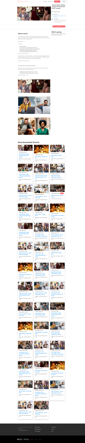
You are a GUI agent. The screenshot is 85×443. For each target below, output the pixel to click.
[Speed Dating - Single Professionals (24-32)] (41, 267)
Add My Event (54, 427)
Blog (52, 431)
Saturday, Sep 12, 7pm (23, 291)
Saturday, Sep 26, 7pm (39, 390)
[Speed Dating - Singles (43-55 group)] (25, 267)
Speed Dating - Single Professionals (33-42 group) (24, 156)
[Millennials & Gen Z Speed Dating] (57, 188)
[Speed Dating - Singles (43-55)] (41, 149)
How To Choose (37, 431)
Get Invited (59, 26)
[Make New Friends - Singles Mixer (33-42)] (57, 168)
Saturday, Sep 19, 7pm (23, 350)
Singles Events (37, 427)
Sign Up (57, 1)
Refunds (40, 439)
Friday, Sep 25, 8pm (23, 369)
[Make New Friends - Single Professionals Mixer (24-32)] (41, 168)
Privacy (32, 439)
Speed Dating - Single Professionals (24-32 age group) (24, 176)
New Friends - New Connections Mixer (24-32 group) (41, 394)
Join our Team (50, 1)
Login (55, 33)
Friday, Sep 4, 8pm (22, 212)
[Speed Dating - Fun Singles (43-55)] (57, 208)
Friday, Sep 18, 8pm (39, 311)
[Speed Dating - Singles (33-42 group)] (41, 364)
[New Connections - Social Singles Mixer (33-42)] (57, 227)
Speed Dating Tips (38, 429)
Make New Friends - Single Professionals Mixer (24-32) (41, 177)
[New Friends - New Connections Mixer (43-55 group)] (57, 285)
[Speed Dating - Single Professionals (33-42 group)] (25, 148)
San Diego (45, 1)
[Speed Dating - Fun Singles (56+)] (41, 325)
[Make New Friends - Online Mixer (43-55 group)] (25, 188)
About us (53, 429)
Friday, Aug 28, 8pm (23, 152)
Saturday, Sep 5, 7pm (39, 232)
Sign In (64, 1)
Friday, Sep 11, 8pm (55, 250)
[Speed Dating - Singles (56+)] (57, 148)
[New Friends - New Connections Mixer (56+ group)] (41, 246)
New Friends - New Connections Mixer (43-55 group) (57, 294)
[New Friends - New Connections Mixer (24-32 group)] (41, 385)
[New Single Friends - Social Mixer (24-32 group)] (41, 227)
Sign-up (58, 33)
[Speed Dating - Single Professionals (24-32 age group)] (25, 167)
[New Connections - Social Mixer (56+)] (41, 189)
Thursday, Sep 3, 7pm (55, 193)
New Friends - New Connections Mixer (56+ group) (40, 255)
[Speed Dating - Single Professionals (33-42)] (57, 266)
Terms (36, 439)
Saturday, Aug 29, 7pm (39, 173)
